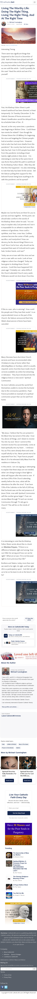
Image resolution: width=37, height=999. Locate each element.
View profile (19, 24)
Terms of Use (7, 975)
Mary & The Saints (23, 744)
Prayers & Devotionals (8, 747)
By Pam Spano (17, 887)
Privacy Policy (7, 977)
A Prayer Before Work (20, 885)
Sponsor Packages (16, 954)
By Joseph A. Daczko (18, 895)
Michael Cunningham (16, 22)
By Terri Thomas (17, 872)
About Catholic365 (9, 952)
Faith (3, 744)
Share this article (30, 619)
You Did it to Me (18, 893)
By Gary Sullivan (17, 880)
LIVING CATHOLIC (11, 744)
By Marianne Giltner (18, 857)
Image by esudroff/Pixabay (11, 45)
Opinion (18, 747)
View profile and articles (10, 707)
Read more (9, 780)
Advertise (6, 954)
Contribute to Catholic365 (11, 956)
